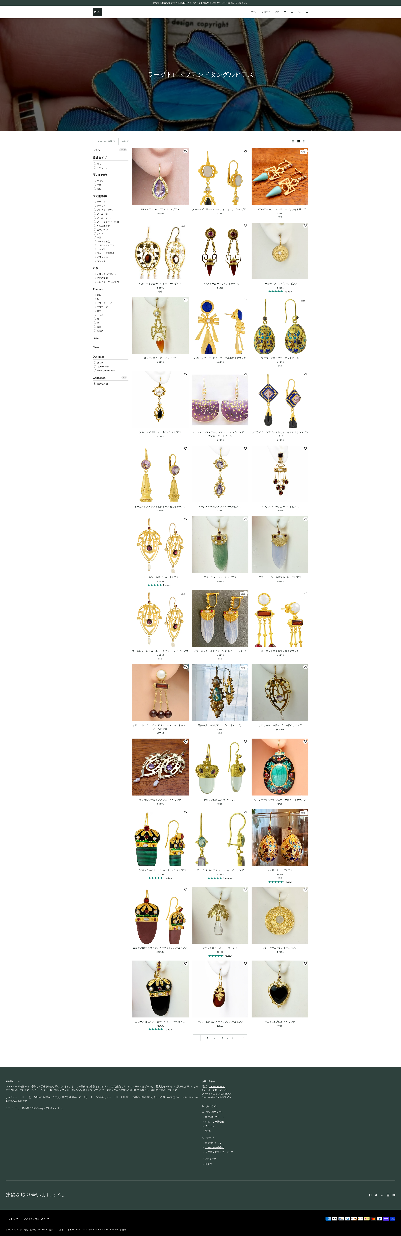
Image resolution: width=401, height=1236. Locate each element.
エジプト (101, 249)
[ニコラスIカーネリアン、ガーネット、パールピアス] (160, 915)
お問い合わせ (220, 1090)
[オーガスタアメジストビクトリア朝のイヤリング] (160, 474)
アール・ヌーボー (105, 218)
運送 (26, 1229)
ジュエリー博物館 (214, 1121)
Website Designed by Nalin (92, 1229)
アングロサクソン (105, 210)
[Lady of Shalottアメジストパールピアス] (220, 474)
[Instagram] (388, 1195)
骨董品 (208, 1164)
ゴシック (101, 261)
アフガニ (101, 202)
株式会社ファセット (215, 1117)
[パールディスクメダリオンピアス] (280, 251)
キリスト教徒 (103, 241)
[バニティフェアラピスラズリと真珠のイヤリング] (220, 325)
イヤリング (102, 167)
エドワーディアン (105, 245)
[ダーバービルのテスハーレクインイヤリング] (220, 837)
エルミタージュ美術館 (107, 282)
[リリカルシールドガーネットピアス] (160, 544)
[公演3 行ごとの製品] (298, 141)
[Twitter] (376, 1195)
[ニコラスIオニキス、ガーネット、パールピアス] (160, 989)
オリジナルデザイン (106, 274)
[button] (275, 291)
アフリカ (101, 206)
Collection (99, 377)
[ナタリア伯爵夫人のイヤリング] (220, 767)
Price (96, 338)
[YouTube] (394, 1195)
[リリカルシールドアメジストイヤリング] (160, 767)
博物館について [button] (13, 1081)
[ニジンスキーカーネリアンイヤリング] (220, 251)
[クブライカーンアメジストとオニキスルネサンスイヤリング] (280, 399)
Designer (98, 356)
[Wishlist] (299, 12)
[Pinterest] (382, 1195)
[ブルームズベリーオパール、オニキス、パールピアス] (220, 176)
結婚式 (99, 330)
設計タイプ (100, 157)
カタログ (53, 1229)
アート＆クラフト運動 (107, 222)
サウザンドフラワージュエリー (221, 1152)
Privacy (42, 1229)
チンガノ (210, 1126)
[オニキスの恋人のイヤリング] (280, 989)
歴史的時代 (100, 175)
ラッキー (101, 315)
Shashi (99, 362)
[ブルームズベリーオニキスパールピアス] (160, 399)
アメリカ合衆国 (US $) (35, 1219)
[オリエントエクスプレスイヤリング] (280, 618)
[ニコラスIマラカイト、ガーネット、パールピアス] (160, 837)
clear (124, 377)
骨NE (208, 1130)
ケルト (99, 233)
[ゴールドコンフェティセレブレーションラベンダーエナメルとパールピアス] (220, 399)
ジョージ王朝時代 (105, 253)
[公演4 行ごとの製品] (304, 141)
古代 (98, 189)
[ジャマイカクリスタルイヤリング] (220, 915)
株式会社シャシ (213, 1143)
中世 (98, 185)
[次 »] (243, 1037)
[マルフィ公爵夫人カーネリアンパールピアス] (220, 989)
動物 (98, 295)
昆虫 (98, 311)
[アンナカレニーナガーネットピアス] (280, 474)
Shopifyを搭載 (118, 1229)
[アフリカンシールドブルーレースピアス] (280, 544)
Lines (96, 347)
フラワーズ (102, 307)
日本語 (12, 1219)
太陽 (98, 327)
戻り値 (33, 1229)
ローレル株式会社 (214, 1147)
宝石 (98, 164)
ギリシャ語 (102, 257)
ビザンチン (102, 229)
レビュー (69, 1229)
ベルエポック (103, 225)
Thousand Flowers (105, 370)
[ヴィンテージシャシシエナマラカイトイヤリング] (280, 767)
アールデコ (102, 214)
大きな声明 (102, 383)
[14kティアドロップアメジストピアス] (160, 176)
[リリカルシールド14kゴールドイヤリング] (280, 692)
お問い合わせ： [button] (209, 1081)
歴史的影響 (100, 196)
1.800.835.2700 (217, 1086)
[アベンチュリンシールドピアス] (220, 544)
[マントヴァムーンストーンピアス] (280, 915)
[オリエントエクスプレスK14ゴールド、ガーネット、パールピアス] (160, 692)
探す (61, 1229)
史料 (95, 268)
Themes (98, 289)
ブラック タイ (104, 303)
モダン (99, 181)
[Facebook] (370, 1195)
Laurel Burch (102, 366)
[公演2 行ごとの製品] (293, 141)
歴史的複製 (102, 278)
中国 (98, 237)
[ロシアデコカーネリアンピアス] (160, 325)
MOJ (10, 1229)
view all (123, 150)
